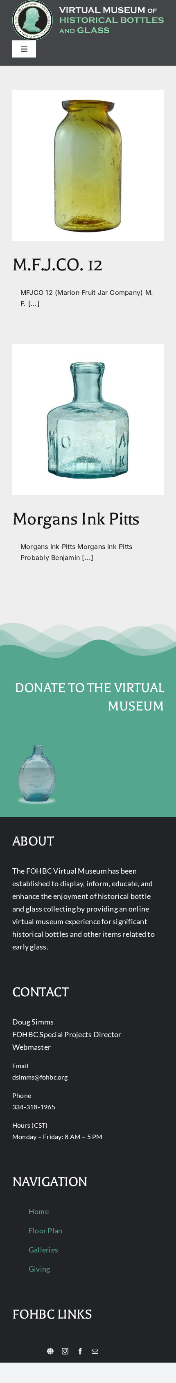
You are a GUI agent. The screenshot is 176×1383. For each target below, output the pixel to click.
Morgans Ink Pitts (76, 519)
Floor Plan (45, 1230)
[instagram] (65, 1351)
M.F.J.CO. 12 (57, 265)
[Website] (50, 1351)
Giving (39, 1268)
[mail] (95, 1351)
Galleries (43, 1249)
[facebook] (80, 1351)
